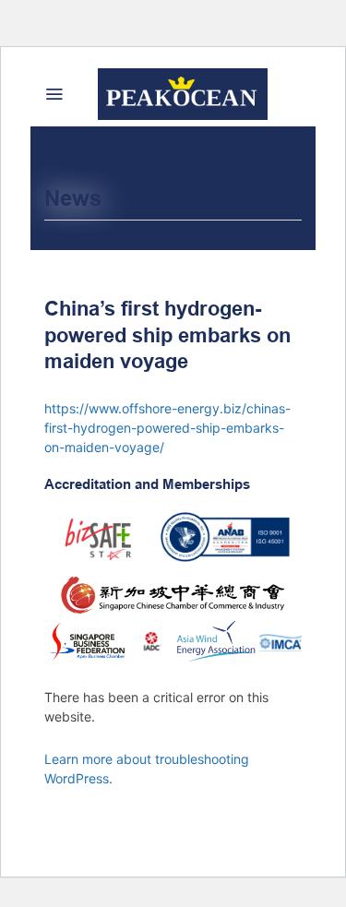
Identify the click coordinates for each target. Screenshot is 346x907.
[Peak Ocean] (183, 94)
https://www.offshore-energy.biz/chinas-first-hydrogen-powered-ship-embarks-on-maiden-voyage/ (167, 427)
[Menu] (54, 94)
